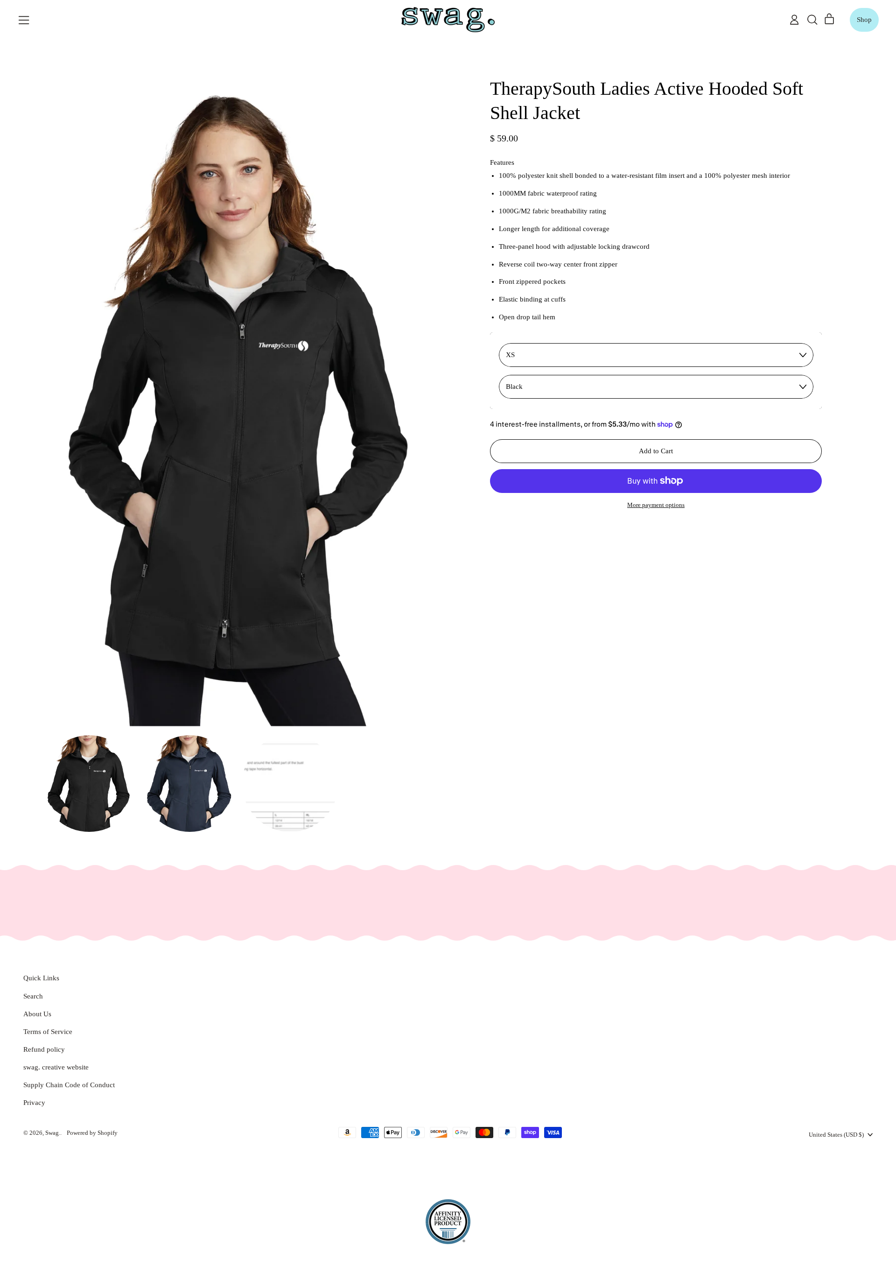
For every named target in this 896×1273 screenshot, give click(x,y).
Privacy (34, 1102)
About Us (37, 1014)
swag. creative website (56, 1067)
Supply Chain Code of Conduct (69, 1085)
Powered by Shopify (92, 1132)
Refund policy (44, 1049)
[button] (812, 20)
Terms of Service (47, 1031)
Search (33, 996)
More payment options (656, 504)
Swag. (52, 1132)
